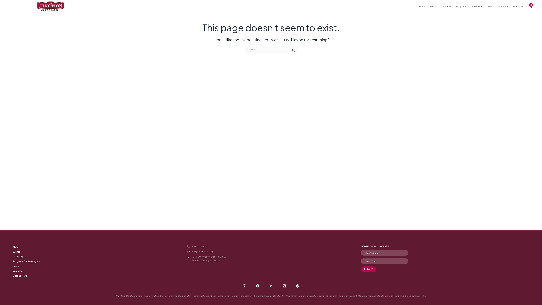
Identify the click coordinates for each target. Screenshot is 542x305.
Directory (447, 6)
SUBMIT (368, 269)
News (491, 6)
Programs (461, 6)
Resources (477, 6)
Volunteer (503, 6)
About (421, 6)
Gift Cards (518, 6)
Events (433, 6)
